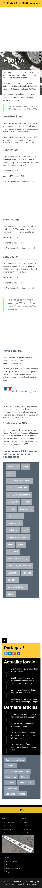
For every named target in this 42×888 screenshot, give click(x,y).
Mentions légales (32, 882)
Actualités (27, 822)
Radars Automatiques (13, 868)
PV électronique (11, 861)
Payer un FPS (11, 872)
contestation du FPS (13, 430)
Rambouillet (13, 551)
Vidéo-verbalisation (12, 865)
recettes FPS (24, 109)
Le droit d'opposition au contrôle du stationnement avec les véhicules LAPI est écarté (24, 735)
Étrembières (11, 777)
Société (26, 833)
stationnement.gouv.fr (12, 363)
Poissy (21, 544)
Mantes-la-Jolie (14, 523)
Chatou (11, 473)
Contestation (8, 829)
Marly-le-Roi (13, 530)
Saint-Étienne (11, 788)
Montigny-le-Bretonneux (18, 537)
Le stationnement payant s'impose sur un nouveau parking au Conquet (24, 700)
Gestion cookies (32, 884)
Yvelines (27, 72)
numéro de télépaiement (22, 374)
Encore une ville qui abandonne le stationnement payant (24, 724)
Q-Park (34, 89)
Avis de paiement (10, 833)
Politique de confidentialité (14, 884)
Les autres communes (15, 794)
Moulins (24, 777)
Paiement (7, 826)
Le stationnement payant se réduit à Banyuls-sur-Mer (24, 670)
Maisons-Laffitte (15, 516)
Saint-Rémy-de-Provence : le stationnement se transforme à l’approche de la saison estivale (23, 681)
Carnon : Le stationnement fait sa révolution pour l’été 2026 (23, 691)
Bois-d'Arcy (13, 466)
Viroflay (11, 594)
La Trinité (10, 782)
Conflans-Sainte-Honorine (19, 495)
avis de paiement (31, 369)
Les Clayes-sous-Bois (17, 488)
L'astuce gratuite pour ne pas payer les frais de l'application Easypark (24, 715)
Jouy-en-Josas (26, 509)
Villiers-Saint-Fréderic (17, 587)
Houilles (11, 509)
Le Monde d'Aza (18, 882)
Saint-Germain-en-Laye (18, 558)
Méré (25, 530)
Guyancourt (13, 502)
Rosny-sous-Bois (26, 782)
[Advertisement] (21, 29)
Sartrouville (13, 573)
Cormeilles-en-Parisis (15, 760)
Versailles (27, 573)
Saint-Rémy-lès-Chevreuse (19, 566)
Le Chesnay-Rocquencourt (19, 480)
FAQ (25, 826)
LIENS (6, 858)
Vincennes (10, 765)
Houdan (20, 72)
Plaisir (10, 544)
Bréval (25, 466)
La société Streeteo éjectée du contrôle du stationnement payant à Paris (24, 747)
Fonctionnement (9, 822)
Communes (27, 829)
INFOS (23, 819)
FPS (3, 819)
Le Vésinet (12, 580)
